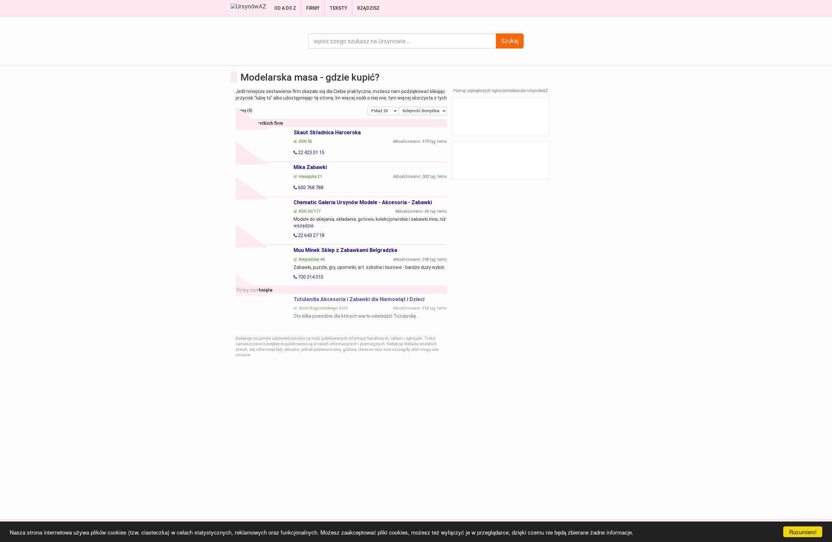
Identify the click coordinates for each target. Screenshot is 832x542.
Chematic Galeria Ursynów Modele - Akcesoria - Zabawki (362, 202)
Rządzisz (368, 8)
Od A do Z (285, 8)
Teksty (338, 8)
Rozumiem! (803, 532)
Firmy (312, 8)
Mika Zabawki (310, 167)
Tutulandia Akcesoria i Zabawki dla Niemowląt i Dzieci (358, 299)
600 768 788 (310, 187)
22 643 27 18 (310, 235)
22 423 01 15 (310, 152)
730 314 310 (310, 277)
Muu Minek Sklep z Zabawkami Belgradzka (345, 250)
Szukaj (509, 40)
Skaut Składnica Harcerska (327, 132)
